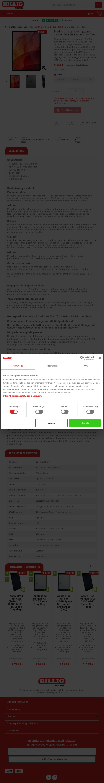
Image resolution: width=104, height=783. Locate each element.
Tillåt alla (85, 423)
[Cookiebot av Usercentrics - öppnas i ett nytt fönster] (82, 358)
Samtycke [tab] (18, 366)
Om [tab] (86, 366)
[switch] (39, 412)
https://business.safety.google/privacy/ (22, 396)
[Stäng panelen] (100, 358)
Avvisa (51, 423)
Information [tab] (52, 366)
